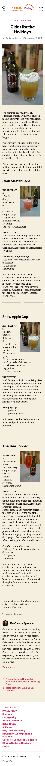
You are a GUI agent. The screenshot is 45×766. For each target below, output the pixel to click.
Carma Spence (15, 38)
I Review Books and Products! (17, 743)
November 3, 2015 (34, 38)
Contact (6, 746)
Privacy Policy (9, 711)
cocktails (9, 614)
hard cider (18, 614)
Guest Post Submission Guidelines (19, 740)
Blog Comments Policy (13, 730)
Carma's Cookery (18, 756)
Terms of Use (9, 707)
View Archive (9, 667)
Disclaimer (7, 714)
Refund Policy (9, 724)
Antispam (7, 727)
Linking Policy (9, 717)
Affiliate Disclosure (12, 720)
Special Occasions (22, 21)
